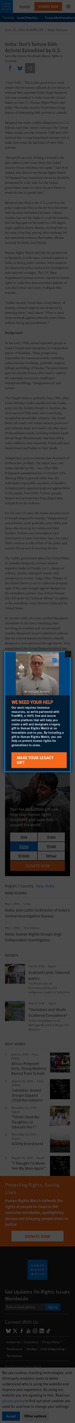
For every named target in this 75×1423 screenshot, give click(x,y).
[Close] (68, 654)
